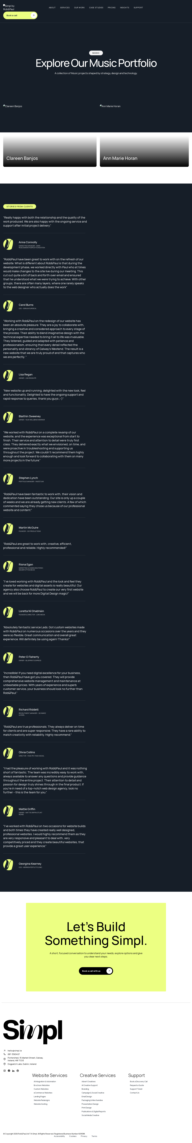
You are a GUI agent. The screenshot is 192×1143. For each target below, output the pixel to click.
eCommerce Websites (43, 1093)
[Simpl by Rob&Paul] (12, 7)
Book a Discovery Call (138, 1081)
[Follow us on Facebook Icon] (9, 1071)
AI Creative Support (90, 1085)
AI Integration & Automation (45, 1081)
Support (138, 7)
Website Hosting (40, 1104)
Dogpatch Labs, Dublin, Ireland (22, 1064)
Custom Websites (41, 1089)
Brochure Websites (42, 1085)
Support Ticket (136, 1089)
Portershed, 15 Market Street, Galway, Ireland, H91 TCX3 (25, 1059)
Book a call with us (91, 971)
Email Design (87, 1096)
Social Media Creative (90, 1115)
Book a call (12, 15)
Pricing (112, 7)
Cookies (72, 1136)
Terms (94, 1136)
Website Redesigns (42, 1100)
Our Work (79, 7)
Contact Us (134, 1093)
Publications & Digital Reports (94, 1111)
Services (65, 7)
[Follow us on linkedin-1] (13, 1071)
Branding (85, 1089)
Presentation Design (90, 1104)
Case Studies (96, 7)
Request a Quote (137, 1085)
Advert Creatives (89, 1081)
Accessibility (59, 1136)
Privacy (84, 1136)
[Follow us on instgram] (5, 1071)
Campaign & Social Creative (93, 1093)
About (52, 7)
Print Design (87, 1107)
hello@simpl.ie (15, 1050)
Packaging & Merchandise (92, 1100)
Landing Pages (40, 1096)
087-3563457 (14, 1054)
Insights (124, 7)
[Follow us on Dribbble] (18, 1071)
